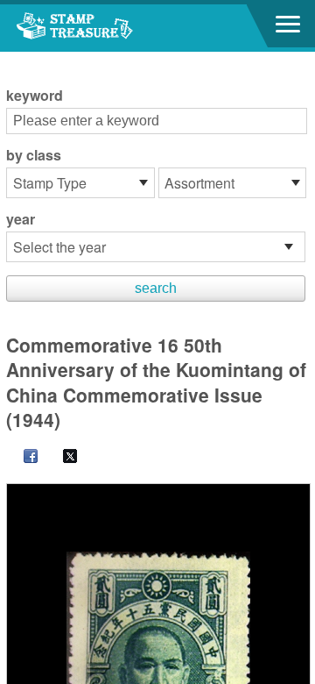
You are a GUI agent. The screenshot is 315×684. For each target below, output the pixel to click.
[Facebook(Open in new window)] (22, 457)
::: (11, 59)
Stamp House (109, 28)
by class (33, 155)
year (20, 219)
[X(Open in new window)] (61, 457)
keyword (34, 95)
